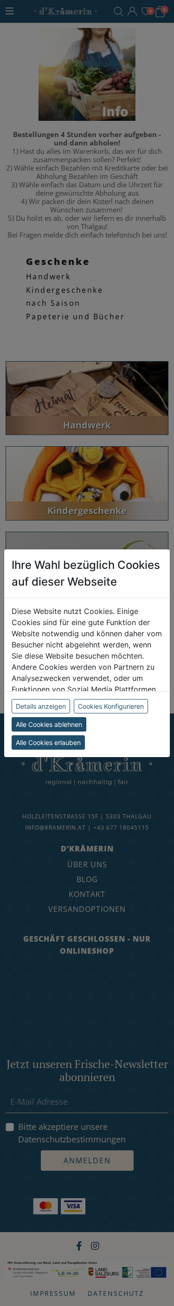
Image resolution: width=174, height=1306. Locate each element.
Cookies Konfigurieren (111, 706)
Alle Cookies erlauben (48, 742)
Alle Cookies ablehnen (49, 724)
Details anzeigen (41, 706)
